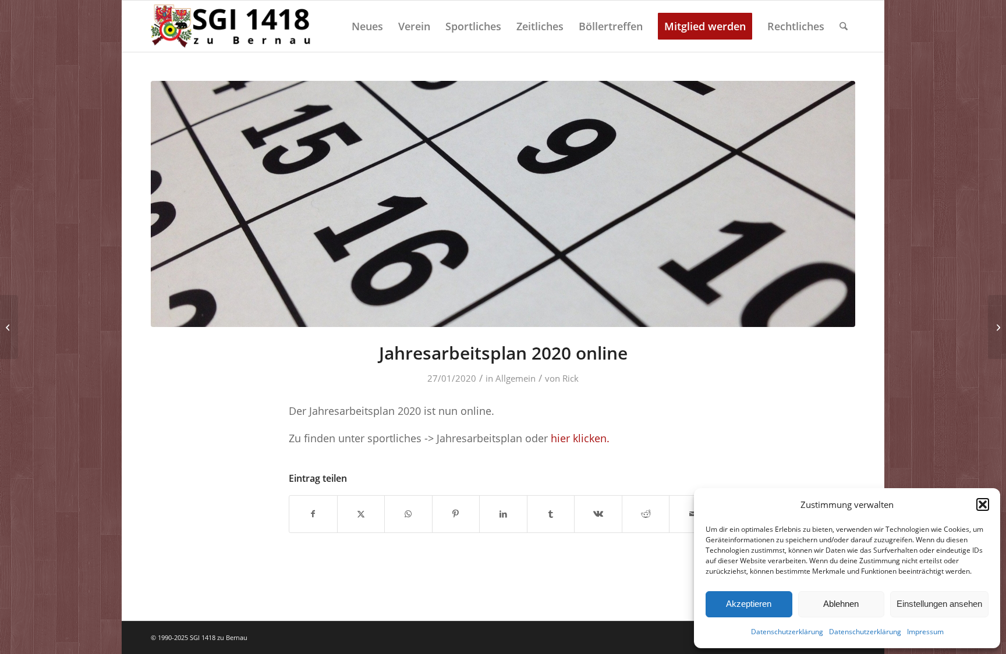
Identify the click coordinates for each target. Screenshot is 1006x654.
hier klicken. (580, 438)
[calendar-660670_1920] (503, 204)
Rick (570, 378)
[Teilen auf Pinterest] (456, 514)
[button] (983, 504)
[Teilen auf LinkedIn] (503, 514)
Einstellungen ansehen (939, 604)
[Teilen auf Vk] (598, 514)
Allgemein (515, 378)
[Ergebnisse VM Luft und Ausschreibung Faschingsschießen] (997, 327)
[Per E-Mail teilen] (693, 514)
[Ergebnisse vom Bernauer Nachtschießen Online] (9, 327)
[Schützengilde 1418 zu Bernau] (232, 26)
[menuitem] (367, 26)
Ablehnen (841, 604)
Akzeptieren (748, 604)
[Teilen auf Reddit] (646, 514)
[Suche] (843, 26)
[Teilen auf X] (361, 514)
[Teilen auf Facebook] (313, 514)
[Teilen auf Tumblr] (551, 514)
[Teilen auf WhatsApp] (408, 514)
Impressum (925, 632)
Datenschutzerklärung (787, 632)
